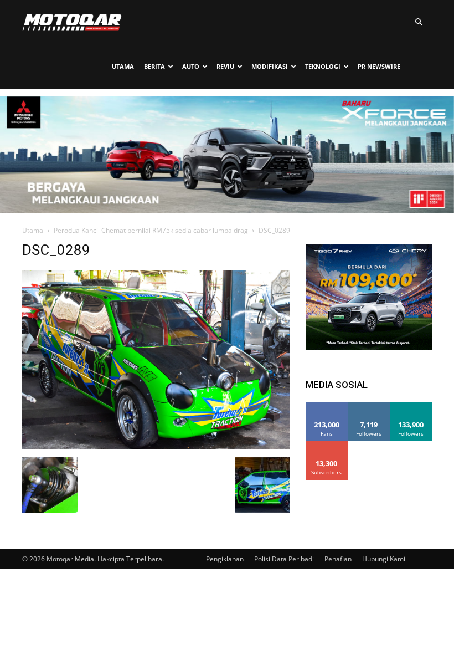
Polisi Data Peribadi (284, 559)
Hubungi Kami (383, 559)
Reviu (225, 66)
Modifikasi (269, 66)
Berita (154, 66)
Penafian (338, 559)
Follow (369, 406)
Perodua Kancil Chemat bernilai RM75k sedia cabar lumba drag (151, 230)
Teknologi (323, 66)
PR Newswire (379, 66)
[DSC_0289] (156, 446)
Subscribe (327, 445)
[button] (418, 22)
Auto (190, 66)
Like (327, 406)
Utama (123, 66)
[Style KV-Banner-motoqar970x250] (227, 210)
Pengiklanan (225, 559)
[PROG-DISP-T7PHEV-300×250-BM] (369, 346)
